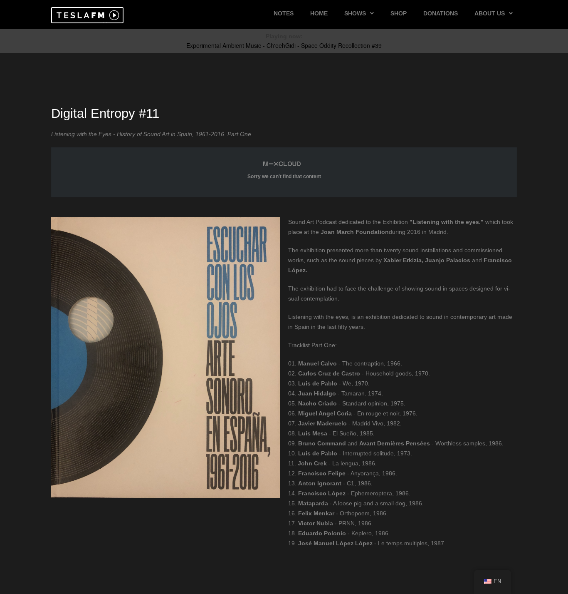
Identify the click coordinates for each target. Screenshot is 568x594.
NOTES (284, 13)
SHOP (398, 13)
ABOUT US (489, 13)
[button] (79, 15)
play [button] (113, 15)
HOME (319, 13)
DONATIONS (440, 13)
